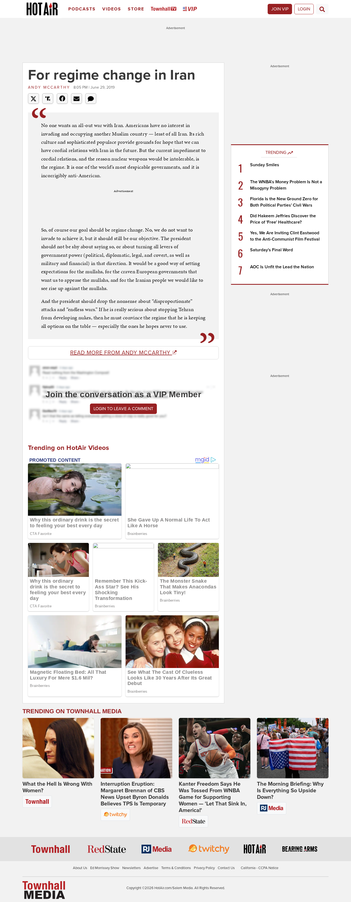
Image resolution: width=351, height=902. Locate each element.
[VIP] (191, 9)
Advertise (151, 868)
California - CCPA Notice (259, 868)
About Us (80, 868)
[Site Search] (322, 9)
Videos (111, 9)
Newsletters (131, 868)
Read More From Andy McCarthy (121, 352)
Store (136, 9)
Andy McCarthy (50, 87)
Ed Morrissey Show (104, 868)
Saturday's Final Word (271, 250)
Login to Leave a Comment (123, 408)
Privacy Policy (204, 868)
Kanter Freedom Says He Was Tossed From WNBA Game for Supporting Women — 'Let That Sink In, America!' (213, 797)
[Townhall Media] (43, 890)
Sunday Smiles (264, 165)
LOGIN (304, 9)
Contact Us (226, 868)
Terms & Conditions (176, 868)
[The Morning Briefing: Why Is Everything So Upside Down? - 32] (293, 748)
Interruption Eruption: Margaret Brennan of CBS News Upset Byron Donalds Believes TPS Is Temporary (135, 794)
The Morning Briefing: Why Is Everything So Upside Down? (290, 790)
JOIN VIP (279, 9)
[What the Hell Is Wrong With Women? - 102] (58, 748)
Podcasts (82, 9)
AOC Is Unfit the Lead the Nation (282, 267)
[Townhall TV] (165, 9)
